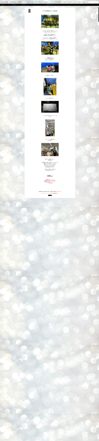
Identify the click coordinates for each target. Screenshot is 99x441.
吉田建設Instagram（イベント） (50, 181)
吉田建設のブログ (56, 191)
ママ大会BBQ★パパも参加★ (49, 11)
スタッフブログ (42, 4)
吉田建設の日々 (55, 193)
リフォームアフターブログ (34, 4)
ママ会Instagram (50, 182)
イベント (46, 193)
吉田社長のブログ (25, 4)
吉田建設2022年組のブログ (51, 4)
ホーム (10, 4)
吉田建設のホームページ (50, 179)
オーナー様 (50, 193)
